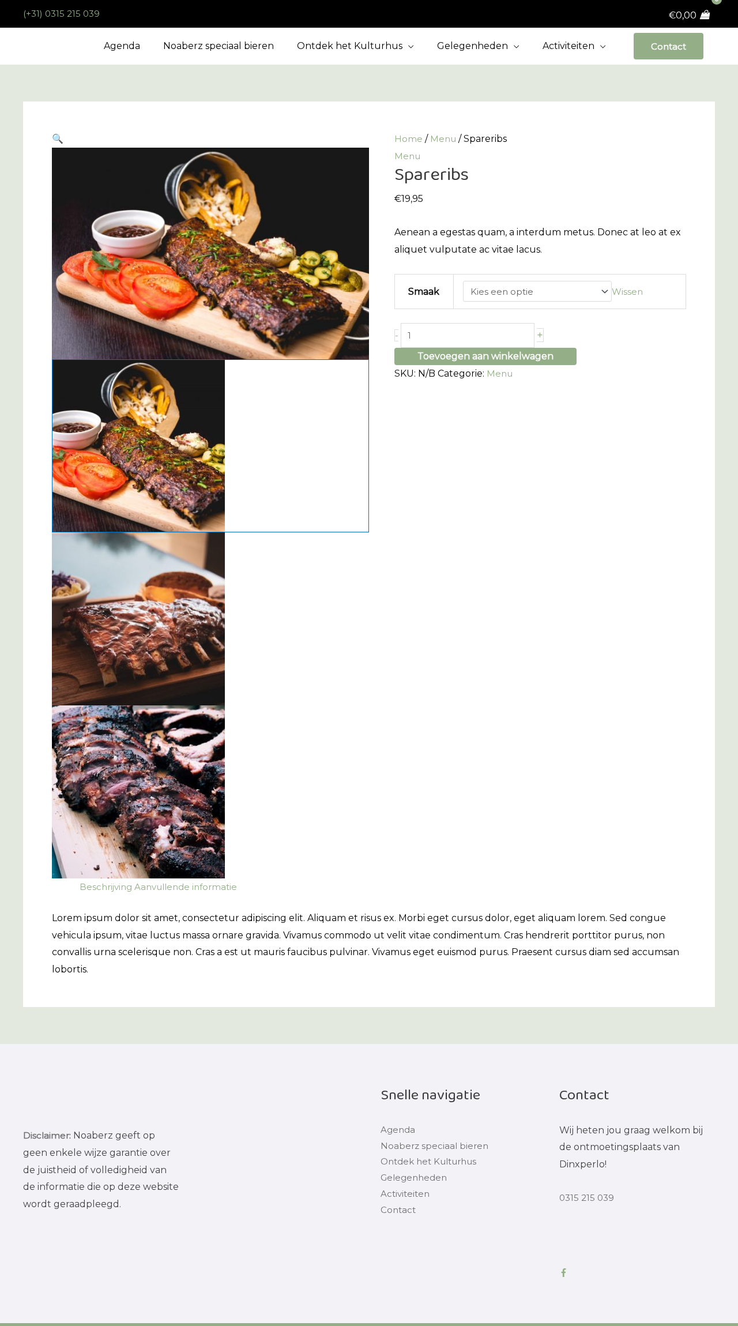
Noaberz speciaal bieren (436, 1146)
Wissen (633, 291)
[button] (210, 139)
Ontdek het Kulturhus (433, 1164)
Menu (444, 138)
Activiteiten (406, 1198)
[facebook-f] (566, 1272)
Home (408, 138)
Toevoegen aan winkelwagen (485, 357)
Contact (667, 45)
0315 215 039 (588, 1197)
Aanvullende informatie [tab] (192, 886)
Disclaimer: (47, 1135)
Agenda (399, 1130)
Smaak (423, 291)
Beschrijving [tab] (107, 886)
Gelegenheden (416, 1181)
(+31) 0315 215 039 (63, 13)
